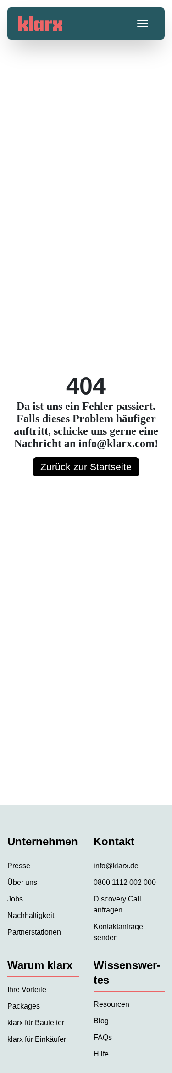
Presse (18, 866)
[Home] (40, 23)
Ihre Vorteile (26, 989)
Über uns (22, 882)
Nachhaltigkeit (30, 915)
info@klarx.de (116, 866)
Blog (101, 1021)
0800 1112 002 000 (125, 882)
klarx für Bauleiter (35, 1023)
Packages (23, 1006)
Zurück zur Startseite (86, 466)
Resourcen (111, 1004)
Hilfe (101, 1054)
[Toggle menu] (143, 23)
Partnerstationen (34, 932)
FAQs (103, 1037)
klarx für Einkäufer (36, 1039)
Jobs (15, 899)
